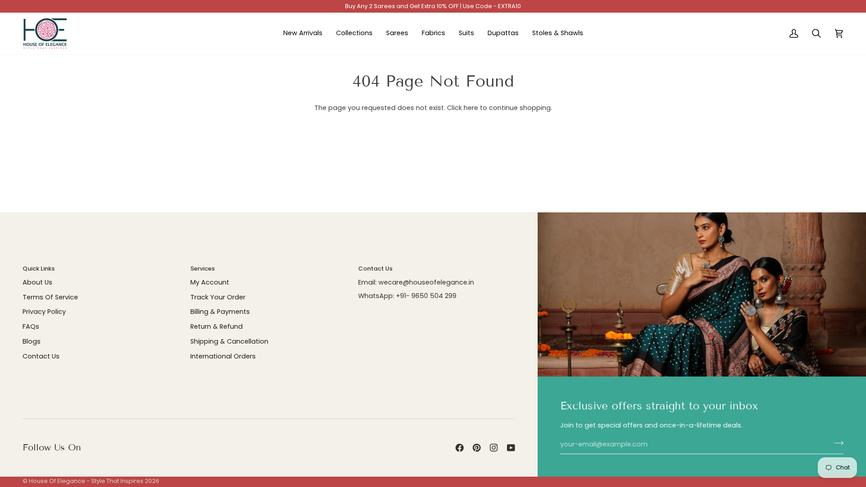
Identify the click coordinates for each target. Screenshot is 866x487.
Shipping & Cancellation (229, 341)
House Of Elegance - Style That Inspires (86, 481)
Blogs (32, 341)
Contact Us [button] (375, 268)
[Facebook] (460, 448)
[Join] (836, 443)
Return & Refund (216, 326)
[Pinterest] (477, 448)
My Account (209, 282)
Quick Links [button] (39, 268)
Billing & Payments (220, 311)
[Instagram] (494, 448)
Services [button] (202, 268)
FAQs (31, 326)
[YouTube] (511, 448)
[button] (354, 34)
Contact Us (41, 356)
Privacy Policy (44, 311)
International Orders (223, 356)
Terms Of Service (50, 297)
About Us (37, 282)
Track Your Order (217, 297)
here (471, 107)
